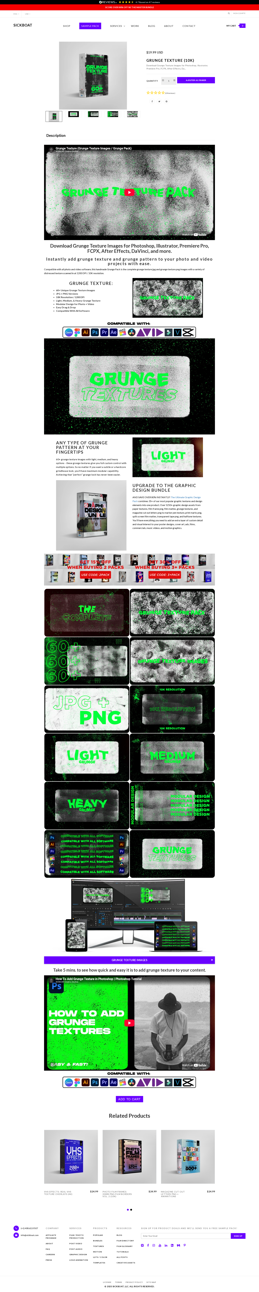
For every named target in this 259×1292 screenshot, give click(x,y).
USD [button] (26, 14)
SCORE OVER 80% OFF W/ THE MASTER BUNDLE (129, 7)
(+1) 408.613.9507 (29, 1228)
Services (116, 25)
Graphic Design (78, 1254)
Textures (98, 1246)
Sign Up (238, 1236)
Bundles (97, 1241)
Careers (50, 1254)
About (169, 25)
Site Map (151, 1282)
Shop (66, 25)
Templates (99, 1263)
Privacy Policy (134, 1282)
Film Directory (125, 1241)
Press (49, 1260)
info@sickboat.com (30, 1235)
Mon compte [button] (239, 13)
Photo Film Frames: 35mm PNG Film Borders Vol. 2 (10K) (117, 1194)
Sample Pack (90, 25)
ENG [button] (15, 14)
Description (55, 135)
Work (135, 25)
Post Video (75, 1243)
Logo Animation (78, 1260)
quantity (152, 81)
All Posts (122, 1257)
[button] (229, 13)
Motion (97, 1252)
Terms (118, 1282)
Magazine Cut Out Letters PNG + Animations (173, 1194)
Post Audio (75, 1249)
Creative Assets (126, 1263)
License (107, 1282)
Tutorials (123, 1252)
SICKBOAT (22, 25)
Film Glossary (125, 1246)
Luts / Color (100, 1257)
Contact (189, 25)
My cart (234, 25)
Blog (151, 25)
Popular (98, 1235)
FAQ (48, 1249)
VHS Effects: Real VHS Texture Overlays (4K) (58, 1192)
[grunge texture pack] (93, 76)
